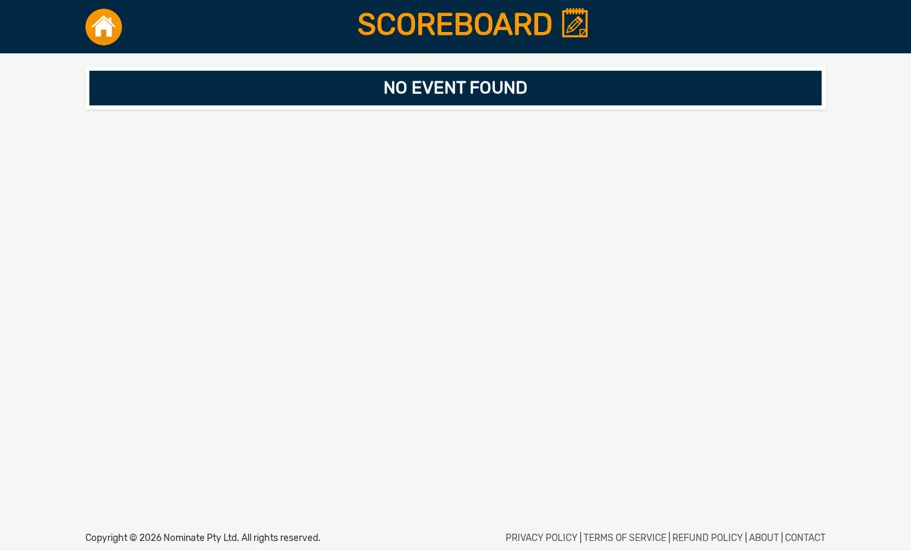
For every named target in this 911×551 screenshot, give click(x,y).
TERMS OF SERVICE (625, 538)
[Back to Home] (103, 26)
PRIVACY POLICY (542, 538)
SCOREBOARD (458, 24)
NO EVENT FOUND (455, 87)
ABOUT (764, 538)
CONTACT (805, 538)
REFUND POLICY (707, 538)
